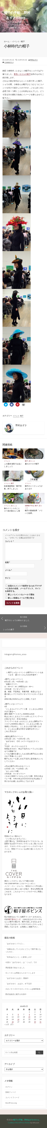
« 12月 (6, 1024)
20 (18, 1019)
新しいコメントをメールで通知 (21, 594)
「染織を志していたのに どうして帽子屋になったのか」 (23, 950)
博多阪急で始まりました (15, 967)
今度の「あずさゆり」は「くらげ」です (21, 962)
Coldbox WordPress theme (19, 1122)
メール (8, 570)
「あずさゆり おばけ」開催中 (17, 978)
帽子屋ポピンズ (14, 919)
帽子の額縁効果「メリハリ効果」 (33, 511)
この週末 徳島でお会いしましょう (13, 465)
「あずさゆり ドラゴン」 (15, 944)
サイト (8, 578)
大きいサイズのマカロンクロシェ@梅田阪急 (22, 989)
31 (40, 1022)
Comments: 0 (8, 62)
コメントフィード (12, 1097)
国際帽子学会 (29, 506)
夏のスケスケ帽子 (32, 464)
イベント (16, 41)
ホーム (7, 41)
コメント (9, 541)
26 (13, 1022)
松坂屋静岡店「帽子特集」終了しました (13, 487)
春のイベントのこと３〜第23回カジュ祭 (12, 509)
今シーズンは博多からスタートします (20, 973)
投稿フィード (10, 1092)
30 (35, 1022)
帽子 (23, 41)
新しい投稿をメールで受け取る (21, 598)
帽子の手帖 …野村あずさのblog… (27, 1120)
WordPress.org (11, 1103)
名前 (7, 562)
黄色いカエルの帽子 (22, 74)
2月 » (12, 1024)
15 (29, 1017)
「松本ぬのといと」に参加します (18, 957)
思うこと (32, 461)
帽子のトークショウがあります (33, 487)
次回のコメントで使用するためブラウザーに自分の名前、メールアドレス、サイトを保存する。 (23, 588)
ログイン (8, 1087)
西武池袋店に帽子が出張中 (15, 994)
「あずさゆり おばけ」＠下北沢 (18, 984)
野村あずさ (34, 60)
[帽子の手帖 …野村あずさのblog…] (17, 7)
